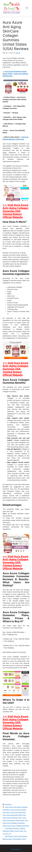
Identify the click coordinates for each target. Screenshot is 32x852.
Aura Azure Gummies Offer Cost (14, 815)
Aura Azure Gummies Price (12, 818)
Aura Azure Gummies (18, 812)
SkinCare (8, 804)
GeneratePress (16, 849)
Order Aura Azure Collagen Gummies (16, 826)
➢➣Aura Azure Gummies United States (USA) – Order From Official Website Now (15, 74)
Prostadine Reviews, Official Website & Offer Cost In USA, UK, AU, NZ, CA (14, 831)
